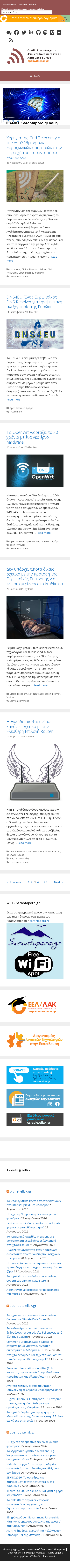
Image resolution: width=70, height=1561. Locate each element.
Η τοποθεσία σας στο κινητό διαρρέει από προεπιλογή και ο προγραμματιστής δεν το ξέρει (34, 1267)
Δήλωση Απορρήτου (35, 1552)
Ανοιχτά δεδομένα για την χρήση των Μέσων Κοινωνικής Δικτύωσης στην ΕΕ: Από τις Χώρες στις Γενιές (35, 1416)
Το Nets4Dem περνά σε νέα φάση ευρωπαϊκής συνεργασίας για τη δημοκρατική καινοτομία (28, 1504)
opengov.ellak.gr (22, 1432)
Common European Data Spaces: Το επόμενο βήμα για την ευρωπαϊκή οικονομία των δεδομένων (30, 1346)
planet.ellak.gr (21, 1191)
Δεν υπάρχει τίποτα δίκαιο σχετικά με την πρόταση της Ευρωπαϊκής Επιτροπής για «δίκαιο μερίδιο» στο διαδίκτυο (35, 576)
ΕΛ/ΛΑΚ (4, 9)
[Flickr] (59, 32)
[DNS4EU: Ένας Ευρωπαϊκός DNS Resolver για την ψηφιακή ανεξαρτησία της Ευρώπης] (35, 348)
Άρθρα (29, 408)
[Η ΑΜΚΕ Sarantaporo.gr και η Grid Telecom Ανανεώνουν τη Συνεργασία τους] (32, 119)
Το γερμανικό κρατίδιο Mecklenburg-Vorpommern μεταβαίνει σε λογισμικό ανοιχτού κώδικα (31, 1241)
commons (14, 269)
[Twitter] (24, 32)
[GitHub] (38, 32)
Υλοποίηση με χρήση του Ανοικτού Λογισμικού (28, 1549)
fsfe (11, 858)
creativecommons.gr (18, 9)
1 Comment (15, 411)
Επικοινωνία (49, 1556)
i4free (43, 269)
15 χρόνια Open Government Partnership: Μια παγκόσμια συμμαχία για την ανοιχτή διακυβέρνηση (34, 1522)
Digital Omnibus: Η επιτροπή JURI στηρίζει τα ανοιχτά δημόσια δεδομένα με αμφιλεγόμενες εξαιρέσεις (34, 1403)
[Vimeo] (52, 32)
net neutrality (22, 858)
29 (45, 882)
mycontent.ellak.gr (36, 9)
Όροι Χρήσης (14, 1552)
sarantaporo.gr (39, 921)
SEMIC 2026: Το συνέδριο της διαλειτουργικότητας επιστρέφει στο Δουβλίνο (30, 1482)
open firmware (17, 544)
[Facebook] (16, 32)
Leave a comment (19, 276)
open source (33, 541)
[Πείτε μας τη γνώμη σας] (9, 32)
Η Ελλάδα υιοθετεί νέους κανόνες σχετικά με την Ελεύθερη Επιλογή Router (30, 726)
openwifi (39, 272)
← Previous (14, 882)
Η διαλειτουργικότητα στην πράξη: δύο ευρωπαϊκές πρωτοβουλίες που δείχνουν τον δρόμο (33, 1254)
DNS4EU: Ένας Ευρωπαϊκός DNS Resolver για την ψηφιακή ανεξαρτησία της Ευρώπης (34, 301)
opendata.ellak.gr (23, 1305)
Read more (14, 399)
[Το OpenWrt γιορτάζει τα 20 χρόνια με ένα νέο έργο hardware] (35, 485)
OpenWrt (46, 541)
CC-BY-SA (35, 1556)
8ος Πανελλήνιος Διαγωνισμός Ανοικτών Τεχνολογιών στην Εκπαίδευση (35, 22)
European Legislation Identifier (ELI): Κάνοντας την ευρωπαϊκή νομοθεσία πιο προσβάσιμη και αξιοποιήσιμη (33, 1372)
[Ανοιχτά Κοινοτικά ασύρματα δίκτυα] (35, 55)
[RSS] (11, 40)
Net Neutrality (36, 693)
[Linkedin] (31, 32)
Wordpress (59, 1549)
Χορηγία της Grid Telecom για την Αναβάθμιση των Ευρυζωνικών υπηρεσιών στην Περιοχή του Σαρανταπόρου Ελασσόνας (34, 147)
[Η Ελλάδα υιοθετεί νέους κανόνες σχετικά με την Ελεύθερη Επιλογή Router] (35, 800)
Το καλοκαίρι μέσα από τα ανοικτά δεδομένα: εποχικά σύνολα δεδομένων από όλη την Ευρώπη (34, 1332)
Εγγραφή (23, 4)
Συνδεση (32, 4)
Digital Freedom (30, 269)
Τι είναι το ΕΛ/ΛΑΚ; (8, 4)
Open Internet (26, 272)
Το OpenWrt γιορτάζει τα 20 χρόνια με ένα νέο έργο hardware (32, 437)
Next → (58, 882)
